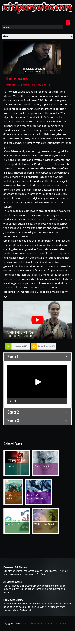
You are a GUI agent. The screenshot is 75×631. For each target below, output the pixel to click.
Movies (27, 84)
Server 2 (13, 412)
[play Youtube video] (37, 320)
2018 (19, 84)
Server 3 (13, 420)
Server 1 (13, 356)
